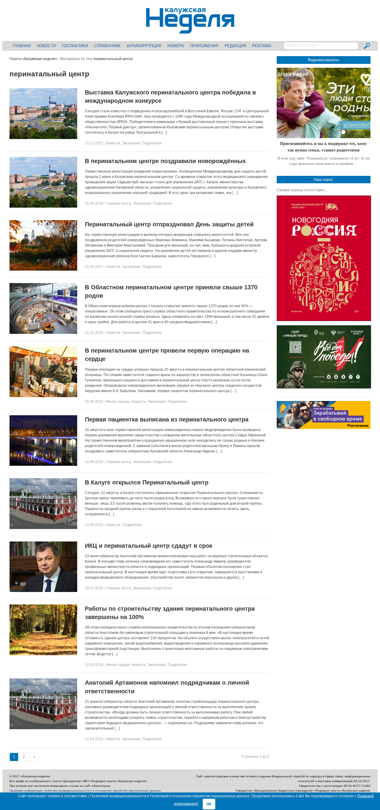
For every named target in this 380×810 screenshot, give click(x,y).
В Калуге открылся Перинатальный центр (146, 482)
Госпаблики (75, 46)
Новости (46, 46)
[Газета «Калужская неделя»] (190, 30)
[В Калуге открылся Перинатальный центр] (43, 528)
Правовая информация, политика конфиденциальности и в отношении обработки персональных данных (85, 790)
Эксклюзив (131, 143)
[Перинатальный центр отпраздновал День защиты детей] (43, 269)
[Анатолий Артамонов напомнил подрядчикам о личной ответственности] (43, 728)
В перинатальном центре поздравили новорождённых (165, 161)
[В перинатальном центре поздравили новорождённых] (43, 206)
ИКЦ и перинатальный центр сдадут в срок (148, 545)
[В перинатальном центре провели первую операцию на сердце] (43, 396)
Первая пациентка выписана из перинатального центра (166, 419)
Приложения (204, 46)
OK (209, 804)
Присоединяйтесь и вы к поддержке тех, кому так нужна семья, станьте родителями (323, 146)
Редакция (235, 46)
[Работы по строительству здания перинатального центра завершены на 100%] (43, 654)
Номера (175, 46)
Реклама (261, 46)
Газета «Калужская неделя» (33, 59)
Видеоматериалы (323, 60)
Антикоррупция (144, 46)
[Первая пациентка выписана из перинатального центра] (43, 464)
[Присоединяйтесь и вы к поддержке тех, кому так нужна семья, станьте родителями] (323, 103)
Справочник (107, 46)
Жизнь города (117, 402)
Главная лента (118, 203)
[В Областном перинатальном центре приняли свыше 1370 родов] (43, 333)
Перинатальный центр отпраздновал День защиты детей (169, 224)
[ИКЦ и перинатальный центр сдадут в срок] (43, 591)
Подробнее (152, 143)
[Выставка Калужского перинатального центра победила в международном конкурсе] (43, 138)
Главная (22, 46)
